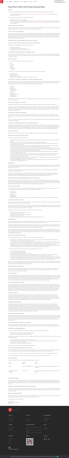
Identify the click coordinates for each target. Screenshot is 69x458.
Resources (26, 1)
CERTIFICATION (16, 1)
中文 (64, 2)
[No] (67, 456)
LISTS (21, 1)
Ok (57, 456)
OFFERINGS (10, 1)
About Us (35, 1)
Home (7, 1)
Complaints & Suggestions (14, 449)
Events (30, 1)
